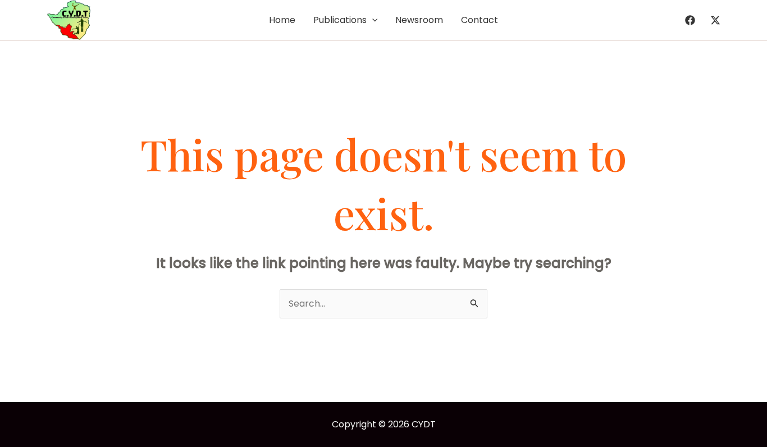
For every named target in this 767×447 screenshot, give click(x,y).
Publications (340, 19)
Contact (479, 19)
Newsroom (419, 19)
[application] (372, 20)
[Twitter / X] (715, 20)
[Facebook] (690, 20)
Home (282, 19)
